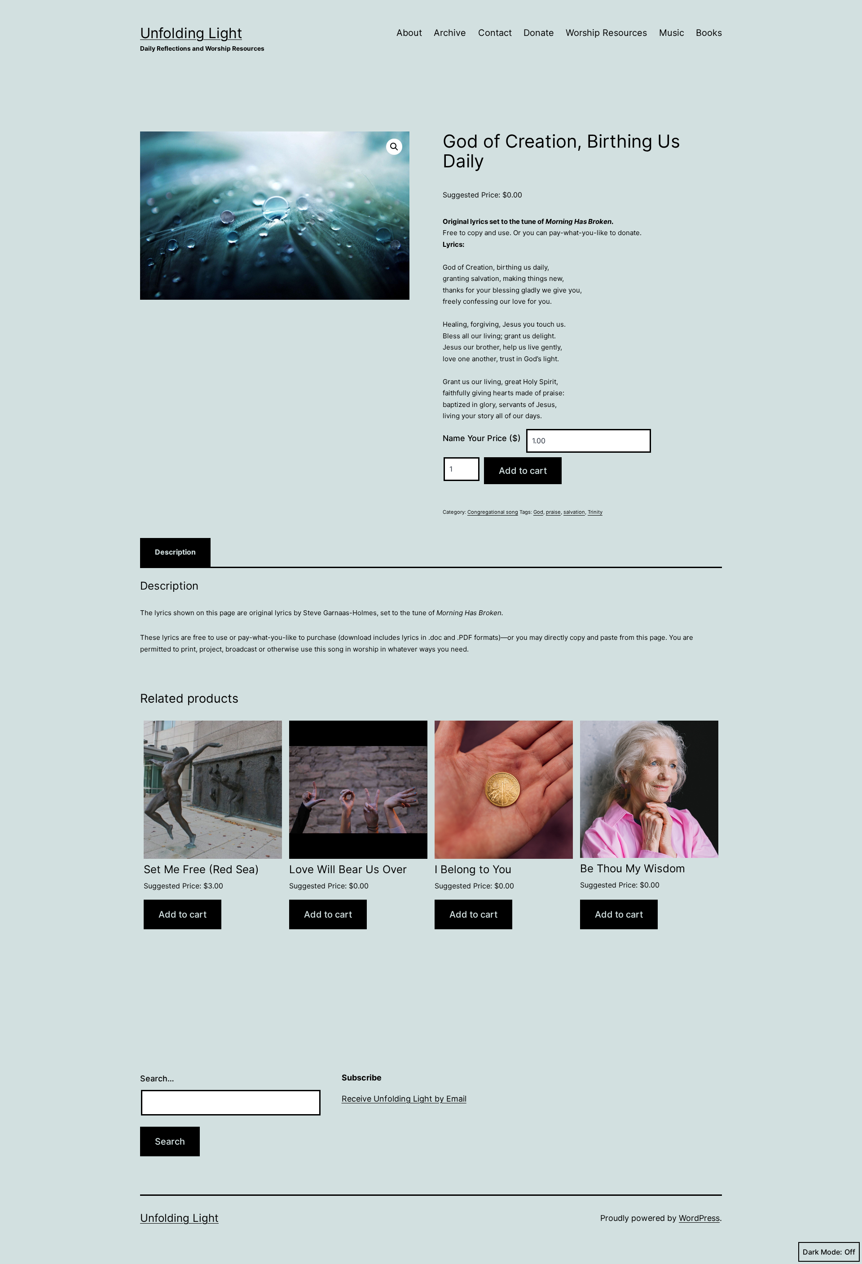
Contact (495, 32)
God (538, 512)
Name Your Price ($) (482, 438)
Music (671, 32)
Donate (538, 32)
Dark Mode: (822, 1251)
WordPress (699, 1218)
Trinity (595, 512)
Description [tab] (175, 551)
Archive (450, 32)
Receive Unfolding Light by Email (404, 1098)
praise (553, 512)
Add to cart (523, 470)
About (409, 32)
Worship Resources (606, 32)
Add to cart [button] (182, 914)
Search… (157, 1078)
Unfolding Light (191, 33)
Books (709, 32)
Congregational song (492, 512)
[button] (394, 147)
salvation (574, 512)
